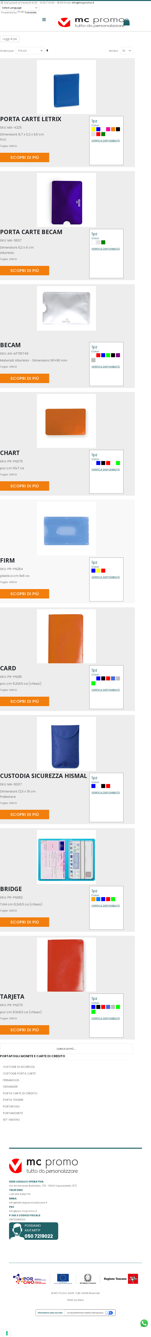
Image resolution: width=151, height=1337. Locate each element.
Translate (31, 12)
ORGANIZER (10, 1087)
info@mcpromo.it (83, 3)
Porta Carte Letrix (30, 119)
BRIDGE (11, 889)
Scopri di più (24, 157)
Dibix (81, 1300)
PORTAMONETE (13, 1113)
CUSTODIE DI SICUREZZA (19, 1067)
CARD (8, 668)
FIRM (7, 560)
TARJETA (12, 996)
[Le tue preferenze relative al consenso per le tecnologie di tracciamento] (7, 1333)
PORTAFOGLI (11, 1106)
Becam (10, 345)
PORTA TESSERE (13, 1100)
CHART (10, 453)
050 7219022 (39, 1236)
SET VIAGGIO (11, 1120)
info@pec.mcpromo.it (23, 1211)
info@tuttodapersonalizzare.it (28, 1202)
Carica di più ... (66, 1049)
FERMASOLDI (11, 1080)
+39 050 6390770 (19, 1194)
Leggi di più (10, 39)
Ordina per (7, 51)
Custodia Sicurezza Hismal (43, 776)
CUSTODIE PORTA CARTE (19, 1073)
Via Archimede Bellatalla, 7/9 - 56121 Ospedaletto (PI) (43, 1186)
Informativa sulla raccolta (50, 1312)
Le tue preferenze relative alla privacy (85, 1312)
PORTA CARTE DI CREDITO (20, 1093)
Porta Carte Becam (31, 232)
